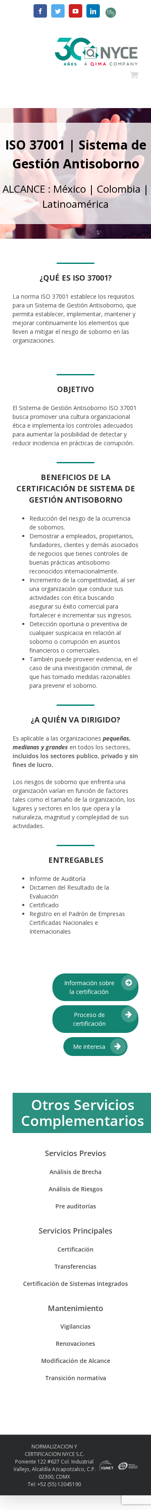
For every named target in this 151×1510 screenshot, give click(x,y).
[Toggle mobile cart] (134, 74)
